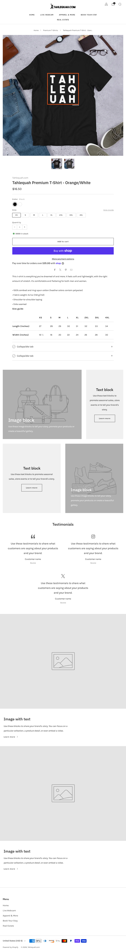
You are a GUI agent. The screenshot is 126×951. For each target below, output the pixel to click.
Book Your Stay (89, 15)
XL (51, 215)
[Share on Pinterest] (65, 269)
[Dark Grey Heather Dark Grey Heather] (20, 204)
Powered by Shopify (10, 947)
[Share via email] (71, 269)
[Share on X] (60, 269)
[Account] (106, 4)
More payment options (63, 259)
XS (16, 215)
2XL (61, 215)
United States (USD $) (13, 940)
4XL (81, 215)
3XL (71, 215)
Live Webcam (46, 15)
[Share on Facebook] (54, 269)
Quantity (16, 222)
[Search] (119, 4)
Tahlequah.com (20, 177)
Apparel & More (67, 15)
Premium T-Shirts (50, 30)
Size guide (108, 210)
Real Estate (63, 20)
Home (32, 15)
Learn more (104, 418)
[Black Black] (15, 204)
